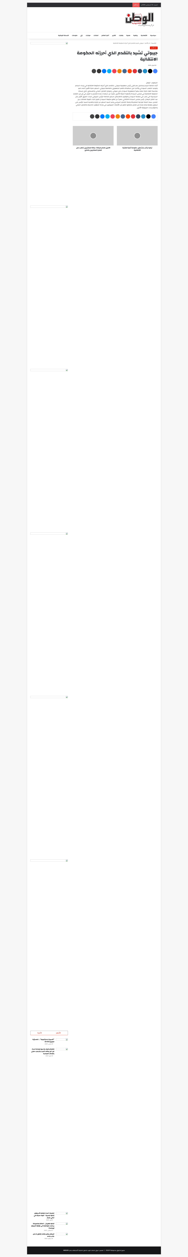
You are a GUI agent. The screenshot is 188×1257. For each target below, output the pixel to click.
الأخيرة (39, 1032)
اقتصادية (144, 35)
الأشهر (58, 1032)
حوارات (88, 35)
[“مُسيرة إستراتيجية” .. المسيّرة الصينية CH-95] (62, 1042)
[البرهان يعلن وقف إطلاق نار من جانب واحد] (62, 1237)
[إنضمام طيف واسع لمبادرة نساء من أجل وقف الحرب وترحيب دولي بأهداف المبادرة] (62, 1129)
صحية (128, 35)
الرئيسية (154, 43)
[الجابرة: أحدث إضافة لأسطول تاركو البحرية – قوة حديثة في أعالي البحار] (62, 1216)
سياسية (153, 35)
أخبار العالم (105, 35)
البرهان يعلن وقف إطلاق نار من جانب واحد (43, 1235)
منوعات (74, 35)
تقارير (114, 35)
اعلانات (96, 35)
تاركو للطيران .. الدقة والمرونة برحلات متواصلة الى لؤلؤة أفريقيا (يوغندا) (42, 1226)
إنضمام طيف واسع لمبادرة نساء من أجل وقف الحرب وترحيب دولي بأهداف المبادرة (42, 1051)
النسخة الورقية (63, 35)
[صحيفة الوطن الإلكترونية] (139, 19)
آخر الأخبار (147, 43)
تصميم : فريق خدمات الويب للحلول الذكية (91, 1250)
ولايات (121, 35)
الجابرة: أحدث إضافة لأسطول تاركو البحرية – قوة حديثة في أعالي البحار (44, 1215)
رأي (81, 35)
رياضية (135, 35)
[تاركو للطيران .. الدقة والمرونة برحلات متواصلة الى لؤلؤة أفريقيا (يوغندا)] (62, 1227)
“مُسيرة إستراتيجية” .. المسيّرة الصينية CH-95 (43, 1040)
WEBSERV (66, 1250)
